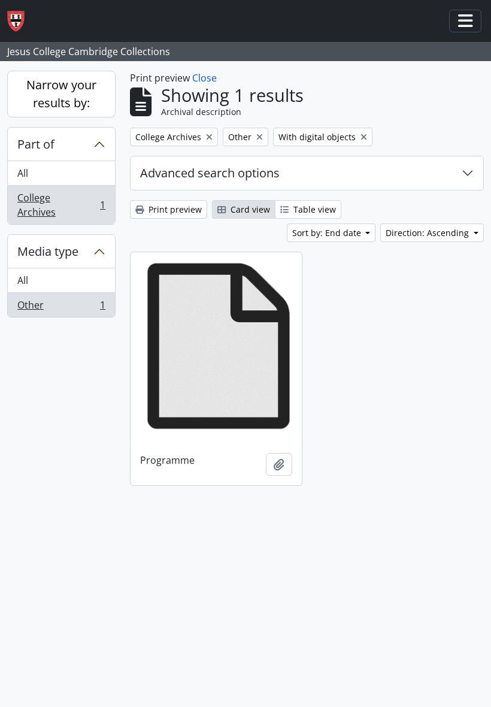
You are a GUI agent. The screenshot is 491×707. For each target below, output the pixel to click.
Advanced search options (210, 173)
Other (61, 307)
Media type (47, 251)
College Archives (61, 205)
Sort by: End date (327, 232)
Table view (313, 209)
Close (204, 77)
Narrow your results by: (61, 94)
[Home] (20, 21)
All (22, 173)
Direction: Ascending (428, 232)
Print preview (174, 209)
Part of (35, 144)
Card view (249, 209)
